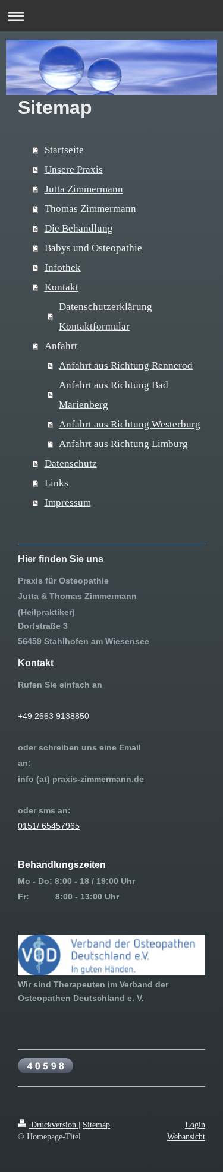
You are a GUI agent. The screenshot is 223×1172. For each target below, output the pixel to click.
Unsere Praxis (74, 169)
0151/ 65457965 (49, 826)
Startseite (64, 150)
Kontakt (61, 287)
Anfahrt (61, 345)
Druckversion (53, 1124)
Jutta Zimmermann (84, 189)
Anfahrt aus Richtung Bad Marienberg (113, 394)
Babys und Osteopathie (93, 248)
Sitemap (96, 1124)
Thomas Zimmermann (90, 208)
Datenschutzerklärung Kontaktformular (105, 316)
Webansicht (186, 1136)
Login (195, 1124)
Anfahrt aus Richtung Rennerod (126, 365)
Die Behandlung (79, 228)
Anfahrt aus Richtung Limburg (123, 443)
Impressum (68, 502)
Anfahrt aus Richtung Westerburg (129, 424)
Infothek (63, 267)
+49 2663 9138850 (53, 716)
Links (56, 483)
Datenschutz (71, 463)
